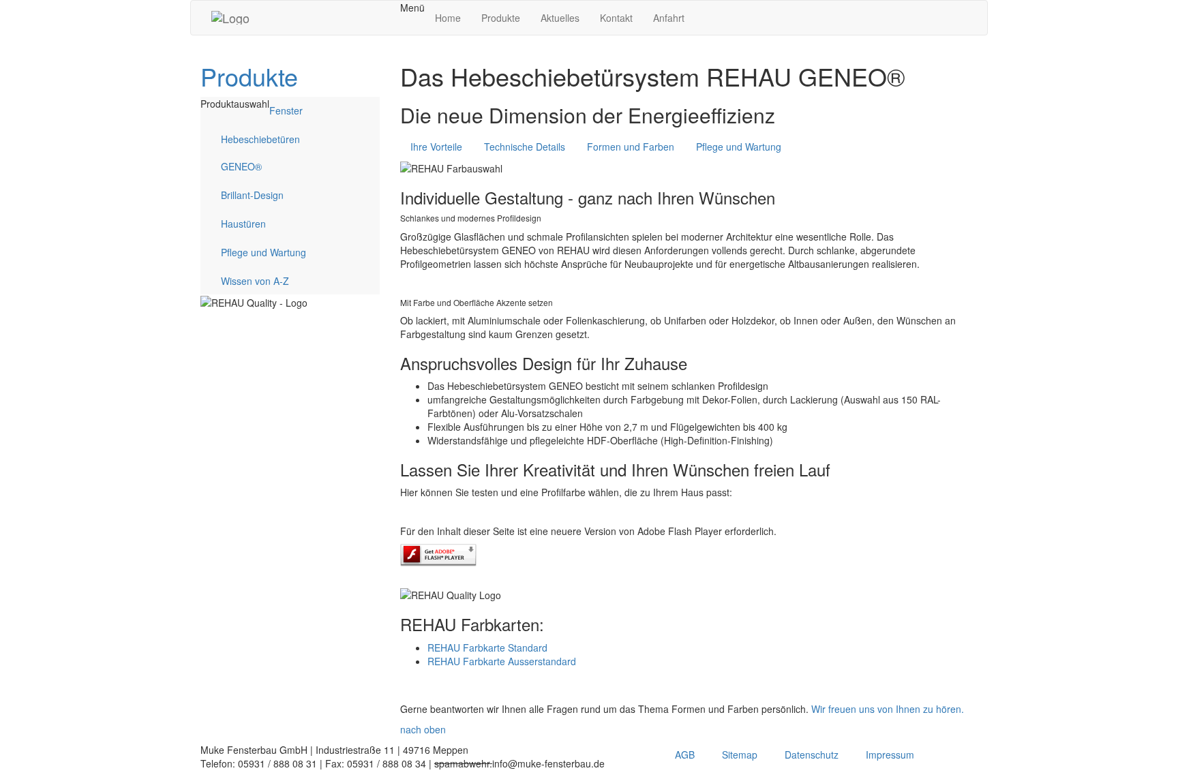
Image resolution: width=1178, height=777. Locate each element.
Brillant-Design (252, 195)
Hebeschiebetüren (260, 139)
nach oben (423, 729)
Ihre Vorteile (436, 146)
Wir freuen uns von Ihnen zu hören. (887, 709)
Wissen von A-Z (255, 281)
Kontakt (616, 18)
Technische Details (524, 146)
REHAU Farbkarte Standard (487, 647)
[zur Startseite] (230, 18)
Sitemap (739, 754)
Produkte (500, 18)
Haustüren (243, 223)
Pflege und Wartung (263, 252)
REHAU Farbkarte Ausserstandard (501, 661)
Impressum (890, 754)
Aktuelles (560, 18)
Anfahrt (668, 18)
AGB (685, 754)
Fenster (286, 110)
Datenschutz (812, 754)
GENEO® (241, 166)
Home (448, 18)
